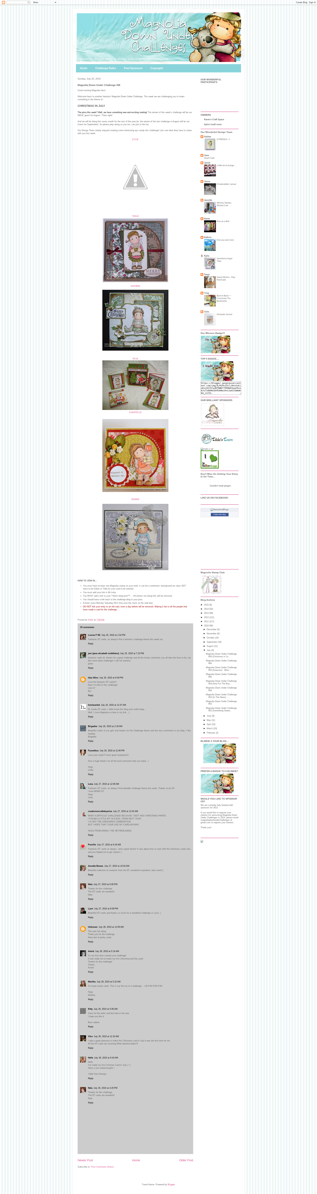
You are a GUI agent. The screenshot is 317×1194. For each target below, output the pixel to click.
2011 (206, 621)
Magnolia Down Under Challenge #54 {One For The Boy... (221, 682)
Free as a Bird (223, 221)
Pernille (92, 844)
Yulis (206, 311)
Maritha (92, 981)
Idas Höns (93, 677)
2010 (206, 625)
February (211, 732)
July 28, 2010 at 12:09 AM (111, 927)
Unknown (93, 927)
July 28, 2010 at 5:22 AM (109, 981)
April (209, 724)
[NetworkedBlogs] (220, 509)
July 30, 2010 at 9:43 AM (106, 1057)
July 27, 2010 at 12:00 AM (106, 784)
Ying (206, 293)
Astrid (91, 951)
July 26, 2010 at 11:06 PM (112, 750)
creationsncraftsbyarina (100, 811)
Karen (207, 218)
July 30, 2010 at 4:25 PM (105, 1088)
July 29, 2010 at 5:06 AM (106, 1009)
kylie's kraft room (213, 124)
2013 (206, 613)
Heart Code (209, 158)
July (209, 650)
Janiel (207, 163)
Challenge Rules (105, 68)
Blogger (171, 1184)
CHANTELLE (135, 412)
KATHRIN (135, 286)
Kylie (206, 256)
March (210, 728)
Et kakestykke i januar (226, 184)
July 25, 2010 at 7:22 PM (132, 653)
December (212, 629)
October (211, 637)
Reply (90, 643)
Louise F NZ (94, 635)
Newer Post (85, 1160)
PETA (135, 359)
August (210, 646)
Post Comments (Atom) (102, 1167)
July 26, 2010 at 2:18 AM (110, 726)
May (209, 720)
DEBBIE (135, 499)
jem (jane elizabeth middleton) (103, 653)
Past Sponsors (133, 68)
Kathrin (207, 237)
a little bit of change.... (226, 165)
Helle (90, 1057)
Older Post (186, 1160)
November (212, 633)
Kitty (90, 1009)
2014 (206, 609)
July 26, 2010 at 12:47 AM (113, 705)
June (209, 716)
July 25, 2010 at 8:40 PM (111, 677)
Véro (90, 1036)
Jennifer (208, 200)
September (212, 642)
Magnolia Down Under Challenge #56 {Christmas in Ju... (221, 655)
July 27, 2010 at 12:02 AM (125, 811)
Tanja (207, 274)
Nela (90, 884)
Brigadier (92, 726)
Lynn (90, 908)
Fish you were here (225, 240)
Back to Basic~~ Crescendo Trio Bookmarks (224, 298)
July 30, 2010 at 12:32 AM (106, 1036)
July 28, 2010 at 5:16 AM (107, 951)
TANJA (135, 216)
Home (83, 68)
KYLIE (135, 139)
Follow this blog (219, 514)
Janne (207, 181)
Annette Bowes (95, 866)
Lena (90, 784)
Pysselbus (93, 750)
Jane (206, 155)
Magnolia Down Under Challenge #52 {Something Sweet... (221, 709)
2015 (206, 605)
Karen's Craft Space (214, 119)
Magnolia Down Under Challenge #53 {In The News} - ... (221, 695)
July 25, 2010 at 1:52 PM (113, 635)
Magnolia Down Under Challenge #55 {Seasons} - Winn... (221, 668)
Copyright (156, 68)
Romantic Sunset (224, 314)
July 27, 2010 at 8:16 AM (109, 844)
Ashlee (207, 136)
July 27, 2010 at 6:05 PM (105, 884)
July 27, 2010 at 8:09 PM (106, 908)
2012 (206, 617)
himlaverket (94, 705)
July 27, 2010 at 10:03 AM (116, 866)
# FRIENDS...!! (223, 139)
